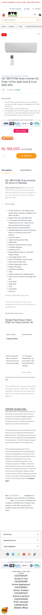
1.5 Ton (16, 500)
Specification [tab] (26, 170)
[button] (38, 34)
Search (37, 19)
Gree (20, 26)
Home (3, 26)
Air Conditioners (6, 76)
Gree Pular (16, 505)
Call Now (37, 9)
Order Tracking (16, 9)
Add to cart (28, 156)
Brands (11, 26)
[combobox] (18, 19)
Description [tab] (7, 170)
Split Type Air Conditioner (22, 76)
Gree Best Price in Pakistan (22, 503)
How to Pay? (21, 131)
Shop (28, 9)
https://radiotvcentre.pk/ (13, 188)
